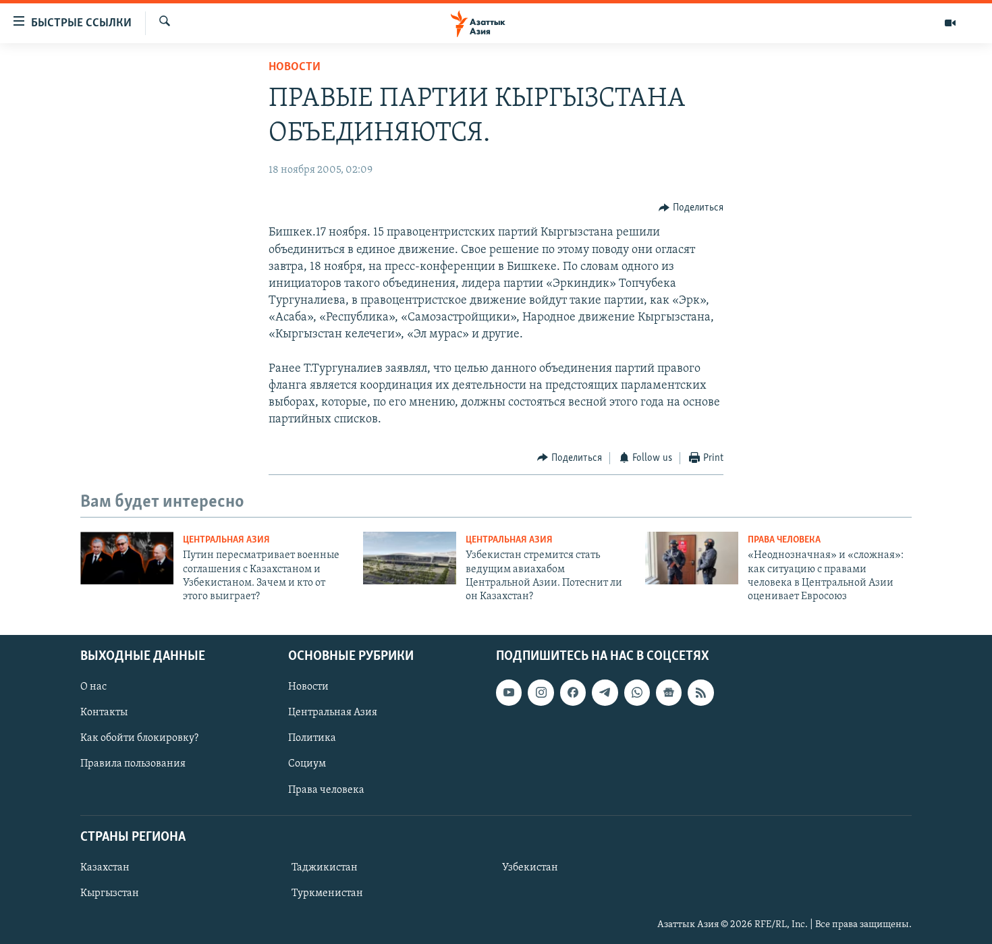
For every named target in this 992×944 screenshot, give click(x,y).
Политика (312, 738)
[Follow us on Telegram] (604, 692)
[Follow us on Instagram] (540, 692)
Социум (307, 763)
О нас (93, 687)
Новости (295, 67)
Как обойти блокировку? (139, 738)
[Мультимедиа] (950, 22)
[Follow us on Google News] (669, 692)
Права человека (784, 540)
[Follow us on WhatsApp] (637, 692)
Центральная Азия (226, 540)
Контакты (104, 712)
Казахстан (105, 867)
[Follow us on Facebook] (573, 692)
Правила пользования (133, 763)
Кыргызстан (109, 893)
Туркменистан (327, 893)
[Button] (691, 208)
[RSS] (700, 692)
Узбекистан (530, 867)
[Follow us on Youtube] (509, 692)
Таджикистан (325, 867)
